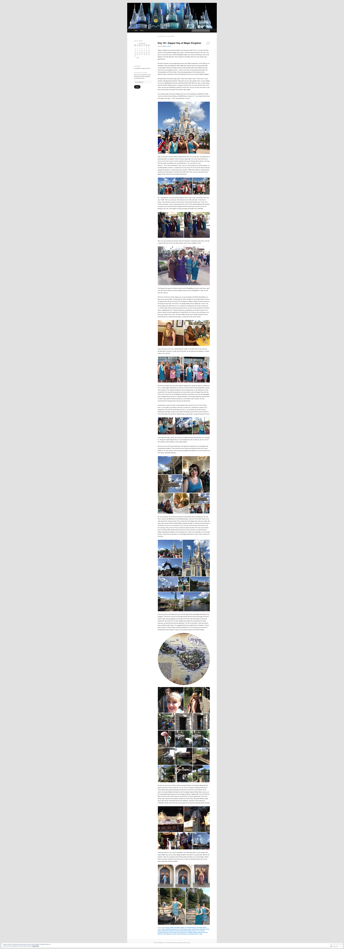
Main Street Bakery (202, 932)
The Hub (174, 934)
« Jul (137, 57)
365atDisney (168, 929)
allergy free (175, 929)
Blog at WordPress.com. (160, 943)
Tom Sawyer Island (201, 927)
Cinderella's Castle (204, 929)
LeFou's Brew (182, 932)
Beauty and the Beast (193, 929)
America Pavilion (183, 929)
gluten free (176, 932)
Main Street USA (162, 934)
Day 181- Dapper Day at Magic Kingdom (179, 43)
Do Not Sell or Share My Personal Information (178, 943)
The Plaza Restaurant (190, 927)
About (141, 30)
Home (136, 30)
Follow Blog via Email (140, 72)
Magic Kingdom (181, 927)
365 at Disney (166, 927)
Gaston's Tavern (168, 932)
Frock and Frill (200, 931)
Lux (188, 932)
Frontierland (161, 932)
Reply (200, 934)
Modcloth (169, 934)
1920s (163, 929)
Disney (178, 931)
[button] (184, 127)
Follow (137, 87)
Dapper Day (173, 927)
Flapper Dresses (192, 931)
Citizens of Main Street (163, 931)
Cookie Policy (35, 946)
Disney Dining (183, 931)
